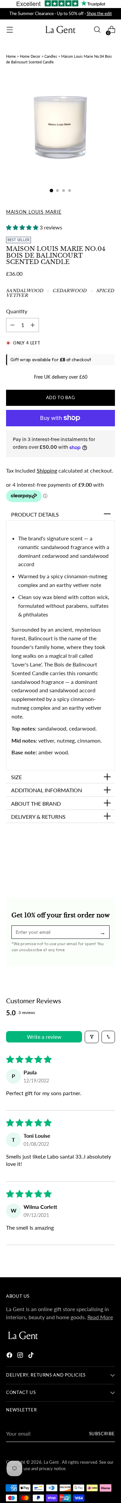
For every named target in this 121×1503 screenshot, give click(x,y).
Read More (100, 1317)
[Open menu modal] (9, 30)
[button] (23, 227)
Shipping (47, 470)
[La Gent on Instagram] (21, 1356)
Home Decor (30, 56)
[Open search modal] (97, 30)
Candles (50, 56)
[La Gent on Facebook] (10, 1356)
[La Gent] (60, 30)
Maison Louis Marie (34, 212)
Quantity (16, 311)
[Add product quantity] (12, 325)
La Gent (52, 1462)
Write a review (44, 1036)
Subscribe (102, 1433)
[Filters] (92, 1037)
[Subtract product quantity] (33, 325)
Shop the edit (99, 13)
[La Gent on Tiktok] (32, 1356)
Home (11, 56)
